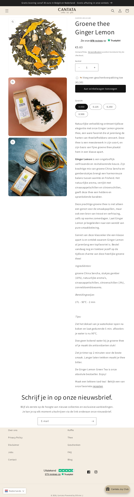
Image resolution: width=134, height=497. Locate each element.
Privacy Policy (15, 437)
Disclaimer (13, 444)
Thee (70, 437)
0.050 (81, 106)
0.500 (81, 114)
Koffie (71, 430)
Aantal (78, 61)
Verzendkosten (95, 52)
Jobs (10, 452)
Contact (12, 459)
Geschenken (74, 444)
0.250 (110, 106)
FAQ (70, 452)
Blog (70, 459)
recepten (98, 386)
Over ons (12, 430)
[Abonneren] (92, 421)
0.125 (96, 106)
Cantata (61, 495)
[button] (6, 10)
